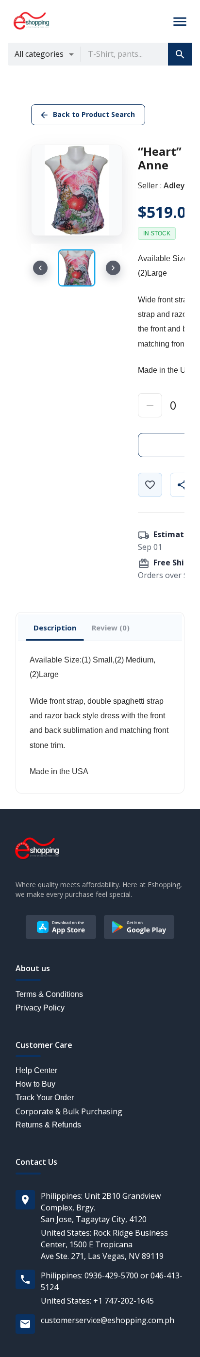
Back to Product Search (94, 114)
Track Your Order (45, 1097)
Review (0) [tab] (111, 627)
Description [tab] (54, 627)
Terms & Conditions (49, 994)
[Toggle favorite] (150, 485)
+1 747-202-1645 (123, 1300)
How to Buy (35, 1084)
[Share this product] (182, 485)
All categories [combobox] (39, 54)
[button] (180, 54)
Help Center (36, 1070)
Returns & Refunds (48, 1125)
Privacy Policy (40, 1008)
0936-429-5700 (111, 1275)
